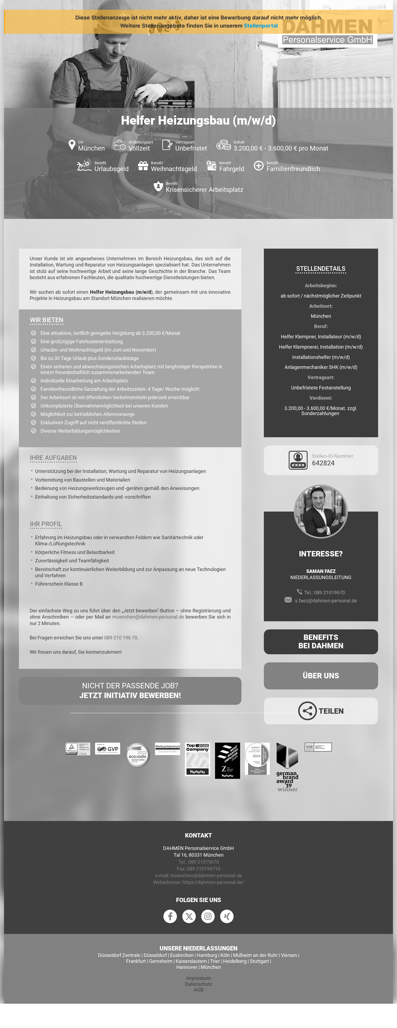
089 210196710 (203, 869)
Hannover (186, 967)
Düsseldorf (155, 955)
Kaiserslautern (191, 961)
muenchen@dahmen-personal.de (148, 617)
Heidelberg (235, 961)
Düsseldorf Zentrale (119, 955)
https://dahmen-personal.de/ (213, 882)
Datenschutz (198, 984)
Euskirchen (182, 955)
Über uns (321, 675)
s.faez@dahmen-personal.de (326, 600)
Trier (215, 961)
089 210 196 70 (120, 637)
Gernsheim (161, 961)
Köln (225, 955)
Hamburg (207, 955)
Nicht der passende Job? (130, 690)
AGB (198, 990)
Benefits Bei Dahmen (321, 641)
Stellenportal (261, 25)
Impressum (198, 978)
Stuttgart (259, 961)
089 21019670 (329, 592)
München (211, 967)
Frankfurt (136, 961)
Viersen (289, 955)
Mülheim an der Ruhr (255, 955)
